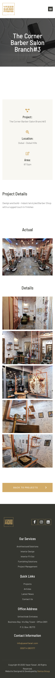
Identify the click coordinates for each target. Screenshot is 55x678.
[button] (50, 9)
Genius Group (43, 671)
